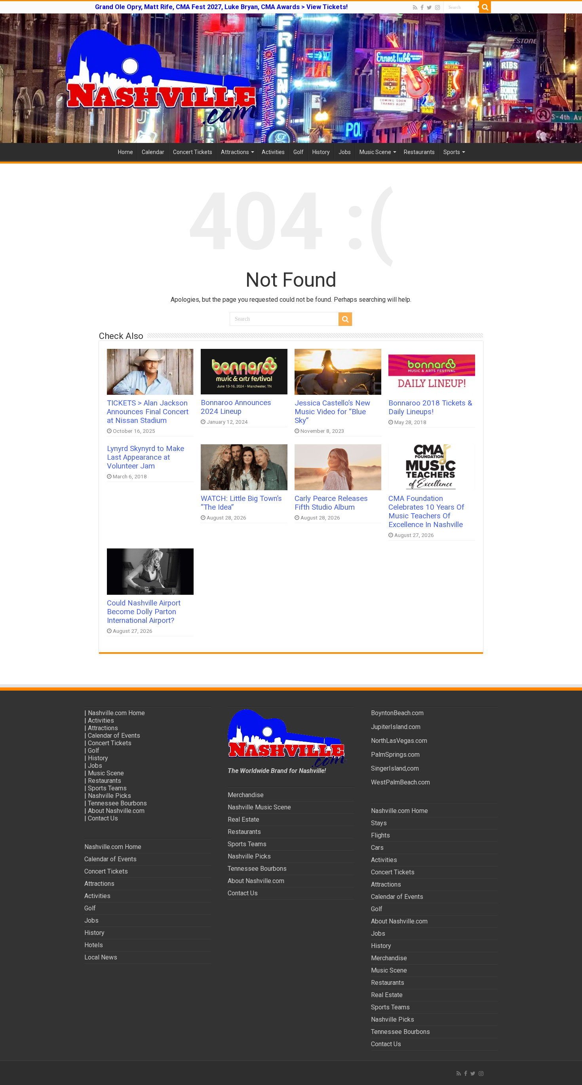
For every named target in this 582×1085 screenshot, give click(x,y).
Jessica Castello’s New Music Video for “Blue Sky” (332, 412)
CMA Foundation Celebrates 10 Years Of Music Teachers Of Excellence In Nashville (426, 511)
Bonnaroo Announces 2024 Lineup (236, 407)
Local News (100, 957)
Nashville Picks (109, 795)
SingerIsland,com (395, 768)
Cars (377, 847)
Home (125, 152)
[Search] (485, 7)
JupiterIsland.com (395, 727)
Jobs (345, 152)
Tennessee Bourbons (117, 803)
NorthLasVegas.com (399, 740)
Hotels (93, 945)
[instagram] (437, 7)
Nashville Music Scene (259, 807)
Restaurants (419, 152)
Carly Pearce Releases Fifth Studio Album (331, 503)
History (321, 152)
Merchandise (246, 795)
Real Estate (243, 819)
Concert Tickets (192, 152)
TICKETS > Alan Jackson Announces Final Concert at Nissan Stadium (147, 412)
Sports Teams (107, 788)
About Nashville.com (116, 811)
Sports (451, 152)
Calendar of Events (114, 735)
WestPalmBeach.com (400, 782)
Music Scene (375, 152)
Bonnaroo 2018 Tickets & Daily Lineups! (430, 407)
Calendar (153, 152)
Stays (379, 823)
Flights (380, 835)
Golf (298, 152)
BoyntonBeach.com (397, 713)
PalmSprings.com (395, 754)
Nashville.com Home (116, 713)
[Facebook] (422, 7)
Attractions (235, 152)
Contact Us (103, 818)
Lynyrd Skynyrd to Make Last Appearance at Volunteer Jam (145, 457)
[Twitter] (429, 7)
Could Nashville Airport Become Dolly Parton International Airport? (144, 612)
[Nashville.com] (291, 78)
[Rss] (415, 7)
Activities (273, 152)
